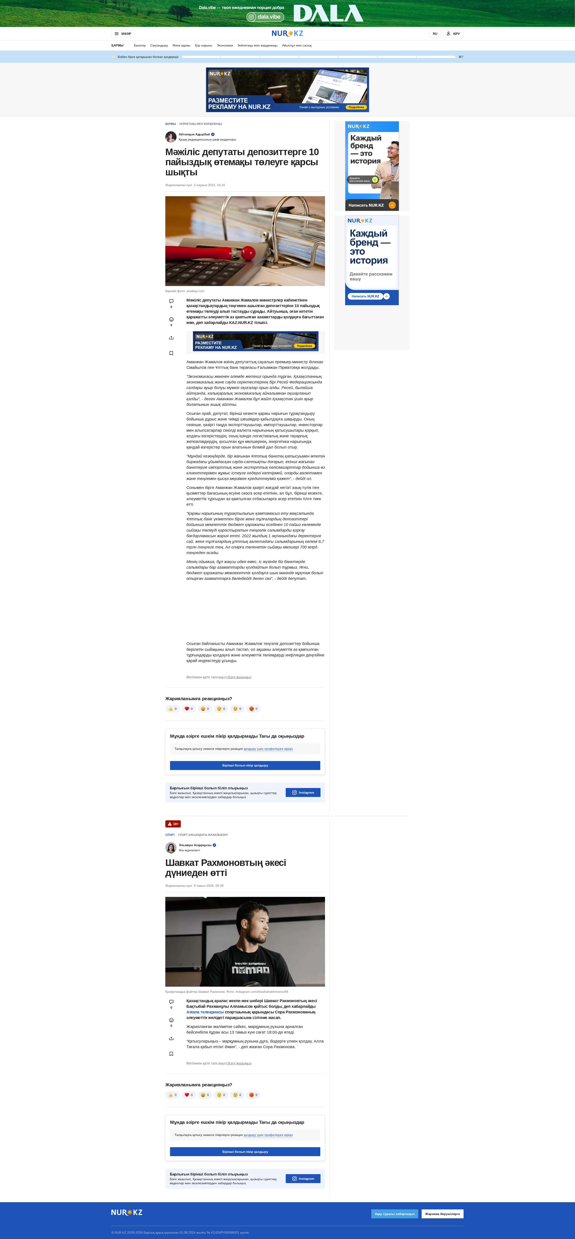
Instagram (306, 792)
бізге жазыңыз (239, 677)
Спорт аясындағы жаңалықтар (203, 834)
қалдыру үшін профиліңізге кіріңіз (268, 748)
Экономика (225, 45)
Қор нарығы (203, 45)
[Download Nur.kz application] (287, 13)
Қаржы (117, 45)
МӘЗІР (126, 33)
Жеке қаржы (181, 45)
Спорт (170, 834)
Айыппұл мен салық (297, 45)
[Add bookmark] (171, 353)
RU (435, 33)
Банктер (140, 45)
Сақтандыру (159, 45)
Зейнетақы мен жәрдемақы (257, 45)
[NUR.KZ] (287, 33)
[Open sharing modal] (171, 337)
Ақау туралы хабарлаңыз (395, 1214)
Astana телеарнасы (205, 1012)
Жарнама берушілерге (442, 1214)
